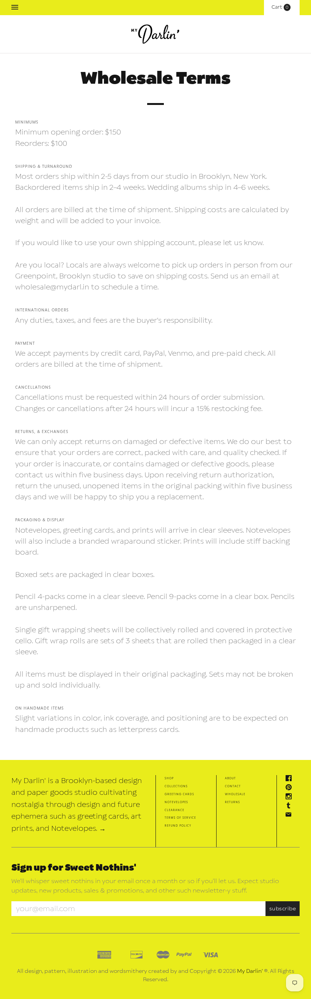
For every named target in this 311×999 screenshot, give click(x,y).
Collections (176, 786)
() (282, 7)
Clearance (174, 810)
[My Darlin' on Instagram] (290, 797)
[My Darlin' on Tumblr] (290, 806)
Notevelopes (176, 802)
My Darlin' (250, 971)
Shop (169, 778)
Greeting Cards (179, 794)
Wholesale (235, 794)
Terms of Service (180, 817)
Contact (233, 786)
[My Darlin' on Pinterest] (290, 788)
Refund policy (178, 825)
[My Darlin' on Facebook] (290, 779)
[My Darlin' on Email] (290, 815)
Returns (232, 802)
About (230, 778)
